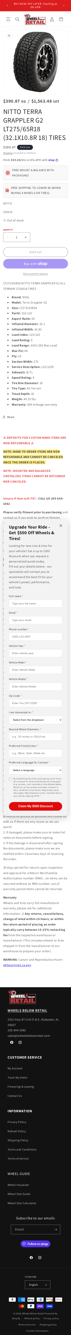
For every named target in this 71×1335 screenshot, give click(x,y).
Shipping (7, 153)
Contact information (37, 1330)
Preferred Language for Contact (29, 762)
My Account (15, 1068)
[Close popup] (61, 526)
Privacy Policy (17, 1122)
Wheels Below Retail (33, 1313)
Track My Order (17, 1077)
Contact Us (15, 1096)
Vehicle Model (18, 679)
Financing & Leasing (21, 1086)
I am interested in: (21, 712)
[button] (8, 19)
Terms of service (18, 1158)
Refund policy (32, 1318)
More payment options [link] (35, 273)
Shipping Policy (18, 1140)
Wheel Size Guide (19, 1194)
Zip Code (15, 695)
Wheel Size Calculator (22, 1203)
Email (13, 612)
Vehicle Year (17, 646)
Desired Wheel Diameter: (25, 729)
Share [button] (11, 417)
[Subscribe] (55, 1229)
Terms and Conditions (22, 1149)
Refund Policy (17, 1131)
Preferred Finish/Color (24, 746)
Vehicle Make (18, 662)
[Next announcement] (64, 5)
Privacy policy (51, 1318)
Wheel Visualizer (18, 1185)
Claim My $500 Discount (35, 806)
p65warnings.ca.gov (17, 965)
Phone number (19, 629)
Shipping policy (48, 1324)
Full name (16, 596)
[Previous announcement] (7, 5)
